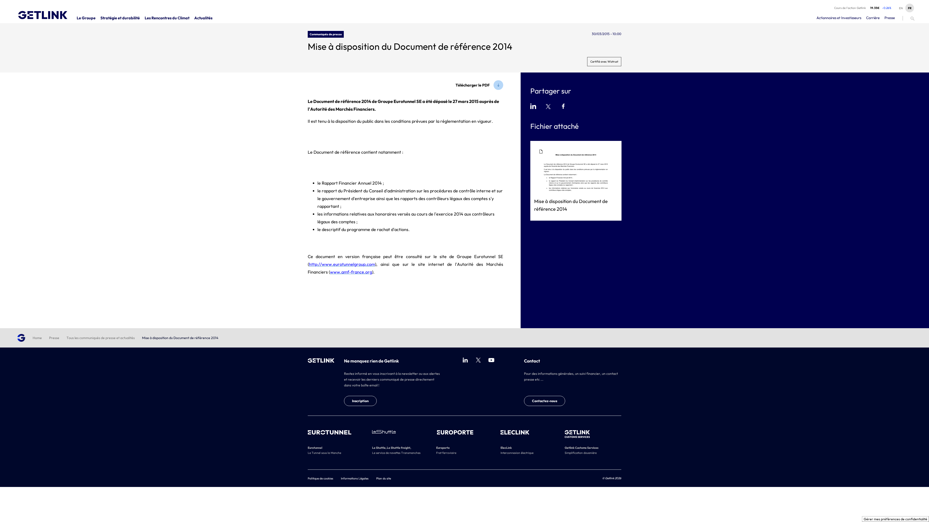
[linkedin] (465, 360)
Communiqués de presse (326, 34)
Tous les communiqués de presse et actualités (101, 338)
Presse (54, 338)
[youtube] (491, 360)
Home (37, 338)
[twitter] (478, 360)
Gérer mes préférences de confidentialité (895, 519)
